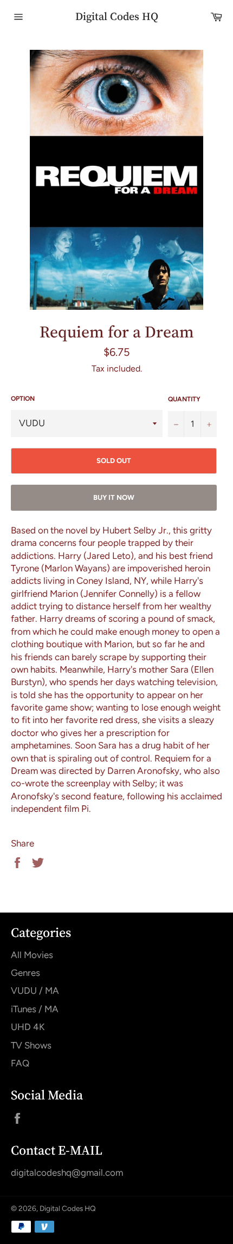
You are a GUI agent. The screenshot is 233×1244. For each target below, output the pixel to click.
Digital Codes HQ (116, 16)
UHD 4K (27, 1026)
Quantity (184, 399)
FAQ (20, 1063)
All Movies (32, 954)
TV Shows (31, 1045)
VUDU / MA (35, 990)
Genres (25, 972)
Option (23, 398)
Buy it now (113, 497)
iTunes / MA (35, 1009)
